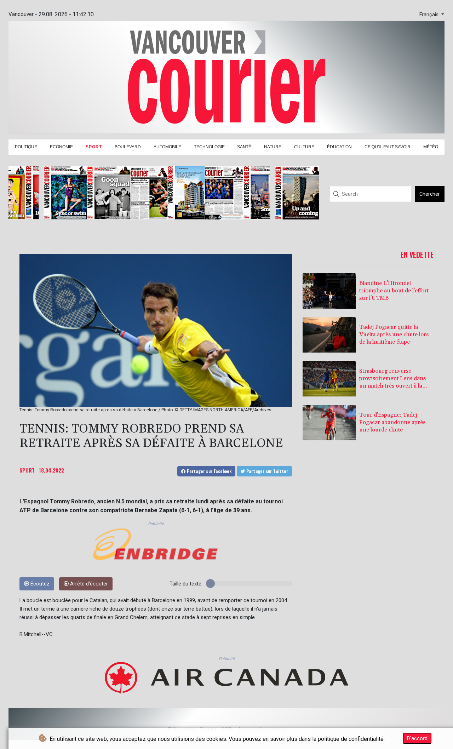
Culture (304, 146)
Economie (61, 146)
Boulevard (128, 146)
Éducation (339, 146)
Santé (244, 146)
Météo (430, 146)
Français (429, 15)
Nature (272, 146)
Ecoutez (39, 584)
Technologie (209, 146)
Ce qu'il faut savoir (388, 146)
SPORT (27, 470)
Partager (208, 471)
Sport (94, 146)
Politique (26, 146)
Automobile (167, 146)
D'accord (417, 738)
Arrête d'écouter (88, 584)
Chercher (429, 194)
